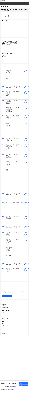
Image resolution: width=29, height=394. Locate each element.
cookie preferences (13, 386)
